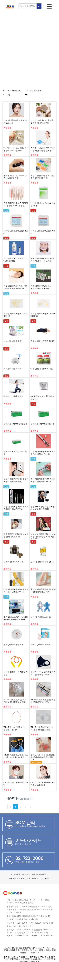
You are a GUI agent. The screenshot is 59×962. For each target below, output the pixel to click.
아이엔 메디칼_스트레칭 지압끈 (15, 673)
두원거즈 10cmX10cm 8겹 (15, 423)
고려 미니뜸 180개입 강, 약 (42, 561)
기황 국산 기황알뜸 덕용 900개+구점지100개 (41, 287)
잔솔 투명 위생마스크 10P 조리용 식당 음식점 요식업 (42, 259)
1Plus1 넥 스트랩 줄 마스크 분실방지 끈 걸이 (15, 728)
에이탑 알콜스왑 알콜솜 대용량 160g (43, 204)
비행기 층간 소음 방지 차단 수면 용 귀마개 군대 (42, 176)
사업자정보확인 (27, 902)
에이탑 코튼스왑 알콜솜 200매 (15, 232)
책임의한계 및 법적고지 (18, 878)
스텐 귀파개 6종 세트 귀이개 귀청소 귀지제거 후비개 (42, 480)
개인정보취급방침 (38, 874)
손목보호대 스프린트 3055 (42, 341)
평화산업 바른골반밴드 (13, 396)
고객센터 (34, 878)
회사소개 (14, 874)
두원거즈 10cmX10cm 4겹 (42, 423)
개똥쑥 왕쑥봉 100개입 (13, 561)
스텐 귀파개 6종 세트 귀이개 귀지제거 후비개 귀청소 (15, 507)
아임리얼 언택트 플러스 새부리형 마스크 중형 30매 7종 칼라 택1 (43, 537)
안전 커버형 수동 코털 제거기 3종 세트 (15, 121)
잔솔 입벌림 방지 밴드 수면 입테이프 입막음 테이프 (15, 287)
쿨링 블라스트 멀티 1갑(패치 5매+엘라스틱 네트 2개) (15, 618)
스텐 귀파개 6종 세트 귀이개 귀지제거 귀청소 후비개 (15, 590)
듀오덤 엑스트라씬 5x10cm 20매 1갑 (42, 314)
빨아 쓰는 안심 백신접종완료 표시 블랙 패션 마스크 (43, 673)
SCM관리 (45, 878)
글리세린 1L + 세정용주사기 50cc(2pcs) (15, 259)
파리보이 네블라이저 (12, 368)
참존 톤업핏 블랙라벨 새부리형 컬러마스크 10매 (16, 535)
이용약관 (24, 874)
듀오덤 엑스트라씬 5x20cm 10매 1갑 (15, 314)
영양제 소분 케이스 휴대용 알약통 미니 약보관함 (42, 121)
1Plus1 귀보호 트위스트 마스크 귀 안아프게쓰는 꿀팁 (15, 756)
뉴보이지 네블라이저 (12, 341)
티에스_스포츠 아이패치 (41, 644)
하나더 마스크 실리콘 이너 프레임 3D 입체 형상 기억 (15, 700)
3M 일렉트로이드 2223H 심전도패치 (42, 397)
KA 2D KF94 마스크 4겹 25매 (15, 783)
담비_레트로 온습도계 (13, 644)
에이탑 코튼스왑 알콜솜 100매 (42, 232)
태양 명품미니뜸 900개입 (41, 368)
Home (6, 90)
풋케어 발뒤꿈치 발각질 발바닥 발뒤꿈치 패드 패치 (43, 590)
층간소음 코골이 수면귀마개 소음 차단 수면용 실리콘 (42, 149)
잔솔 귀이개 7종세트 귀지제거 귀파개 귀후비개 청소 (15, 204)
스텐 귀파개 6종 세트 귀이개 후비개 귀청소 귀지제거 (42, 452)
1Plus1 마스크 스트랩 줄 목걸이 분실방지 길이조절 (43, 700)
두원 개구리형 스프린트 (40, 616)
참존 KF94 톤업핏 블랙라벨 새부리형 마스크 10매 (42, 507)
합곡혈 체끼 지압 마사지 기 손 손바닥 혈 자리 (15, 176)
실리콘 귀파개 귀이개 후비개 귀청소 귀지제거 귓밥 (16, 480)
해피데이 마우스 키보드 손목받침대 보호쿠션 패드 (16, 149)
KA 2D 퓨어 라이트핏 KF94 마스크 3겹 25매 (42, 783)
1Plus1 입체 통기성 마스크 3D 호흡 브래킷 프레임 (41, 728)
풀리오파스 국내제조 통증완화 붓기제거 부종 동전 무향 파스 (42, 757)
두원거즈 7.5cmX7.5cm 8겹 (15, 452)
